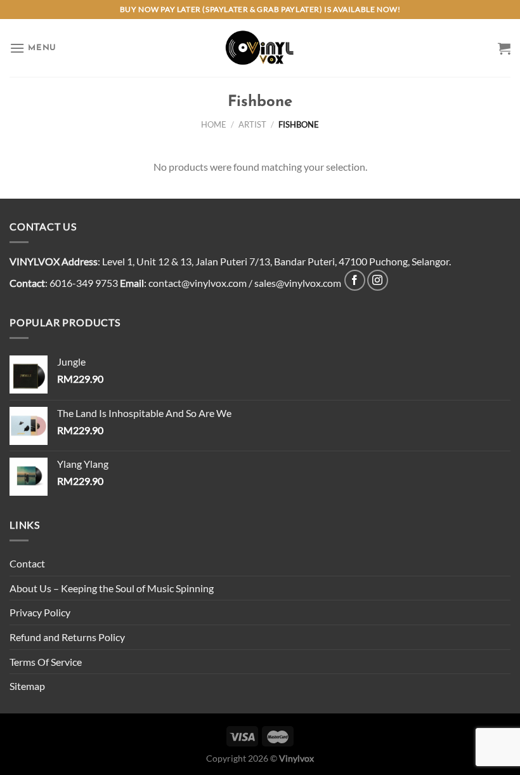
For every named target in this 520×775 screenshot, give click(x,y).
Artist (252, 124)
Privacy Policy (40, 612)
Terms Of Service (46, 662)
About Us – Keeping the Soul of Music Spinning (112, 588)
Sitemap (27, 686)
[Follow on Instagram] (377, 280)
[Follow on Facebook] (354, 280)
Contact (27, 563)
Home (213, 124)
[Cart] (504, 48)
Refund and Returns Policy (67, 637)
